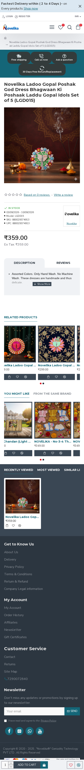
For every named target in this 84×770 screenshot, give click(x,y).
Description (24, 263)
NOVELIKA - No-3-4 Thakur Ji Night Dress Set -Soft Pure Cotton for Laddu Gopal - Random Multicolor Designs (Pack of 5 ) (61, 441)
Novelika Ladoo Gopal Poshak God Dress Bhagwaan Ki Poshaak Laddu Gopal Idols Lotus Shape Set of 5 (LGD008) (61, 365)
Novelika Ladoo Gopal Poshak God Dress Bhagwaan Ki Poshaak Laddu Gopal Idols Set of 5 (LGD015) (23, 517)
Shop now (31, 8)
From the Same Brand (52, 393)
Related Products (20, 317)
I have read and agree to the (32, 720)
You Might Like (16, 393)
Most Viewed (48, 470)
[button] (41, 383)
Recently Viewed (18, 470)
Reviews (63, 263)
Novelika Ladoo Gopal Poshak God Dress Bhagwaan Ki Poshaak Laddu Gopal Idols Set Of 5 (22, 365)
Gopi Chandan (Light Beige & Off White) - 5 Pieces (22, 441)
